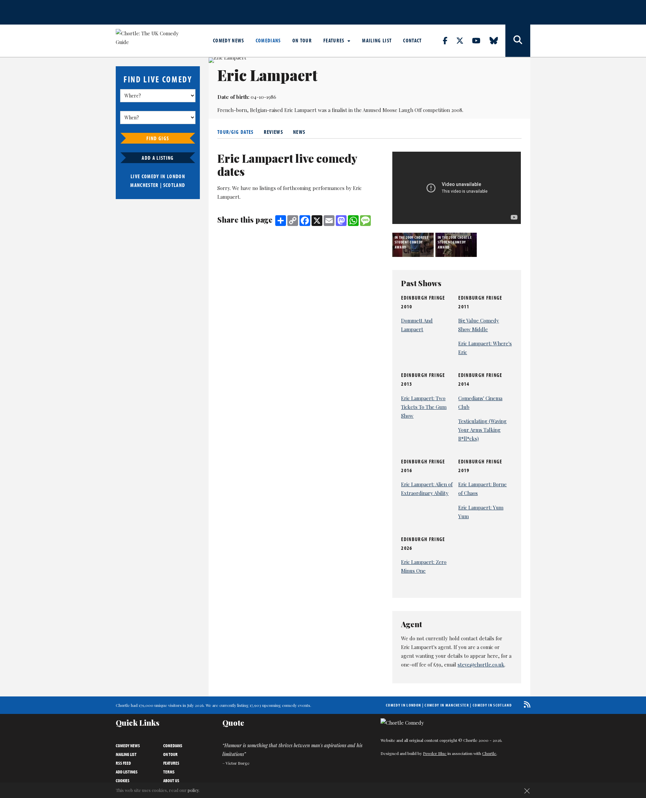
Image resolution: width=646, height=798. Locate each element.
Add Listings (127, 772)
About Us (171, 780)
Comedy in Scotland (492, 705)
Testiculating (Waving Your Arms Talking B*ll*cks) (482, 430)
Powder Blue (434, 753)
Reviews (273, 131)
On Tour (302, 40)
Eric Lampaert (300, 110)
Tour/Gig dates (235, 131)
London (176, 176)
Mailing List (377, 40)
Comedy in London (403, 705)
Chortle (489, 753)
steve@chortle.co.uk (481, 664)
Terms (169, 772)
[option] (413, 245)
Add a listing (158, 157)
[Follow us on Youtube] (480, 40)
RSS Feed (123, 763)
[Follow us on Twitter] (464, 40)
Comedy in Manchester (447, 705)
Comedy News (228, 40)
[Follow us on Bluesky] (498, 40)
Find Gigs (157, 138)
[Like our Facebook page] (449, 40)
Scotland (174, 185)
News (299, 131)
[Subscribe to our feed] (525, 704)
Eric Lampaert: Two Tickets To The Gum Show (423, 407)
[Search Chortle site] (517, 41)
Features (334, 40)
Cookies (123, 780)
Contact (412, 40)
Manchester (144, 185)
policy (193, 790)
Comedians (268, 40)
